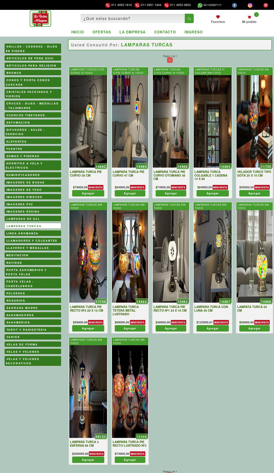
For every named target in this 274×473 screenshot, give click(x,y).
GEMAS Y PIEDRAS (23, 156)
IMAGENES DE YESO (24, 190)
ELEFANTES (16, 141)
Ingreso (194, 31)
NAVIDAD (14, 263)
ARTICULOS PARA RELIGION (31, 65)
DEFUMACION (18, 122)
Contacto (165, 31)
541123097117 (212, 5)
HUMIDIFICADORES (23, 175)
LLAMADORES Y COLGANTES (32, 240)
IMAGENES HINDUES (24, 197)
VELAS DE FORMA (22, 344)
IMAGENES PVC (20, 204)
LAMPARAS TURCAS (24, 226)
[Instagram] (250, 5)
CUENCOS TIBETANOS (25, 115)
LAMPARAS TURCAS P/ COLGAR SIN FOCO (210, 71)
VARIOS (13, 337)
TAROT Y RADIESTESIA (26, 330)
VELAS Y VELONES (22, 352)
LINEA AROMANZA (22, 233)
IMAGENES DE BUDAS (25, 182)
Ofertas (101, 31)
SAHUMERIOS (18, 322)
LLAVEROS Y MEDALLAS (27, 248)
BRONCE (14, 73)
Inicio (77, 31)
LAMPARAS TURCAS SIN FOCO (253, 71)
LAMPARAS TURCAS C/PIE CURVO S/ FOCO (88, 71)
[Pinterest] (265, 5)
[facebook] (234, 5)
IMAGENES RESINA (23, 211)
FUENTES (14, 149)
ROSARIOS (15, 300)
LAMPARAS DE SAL (23, 219)
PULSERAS (15, 293)
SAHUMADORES (20, 315)
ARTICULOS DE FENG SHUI (30, 58)
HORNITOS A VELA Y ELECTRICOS (24, 165)
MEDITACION (17, 255)
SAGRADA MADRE (22, 308)
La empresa (132, 31)
